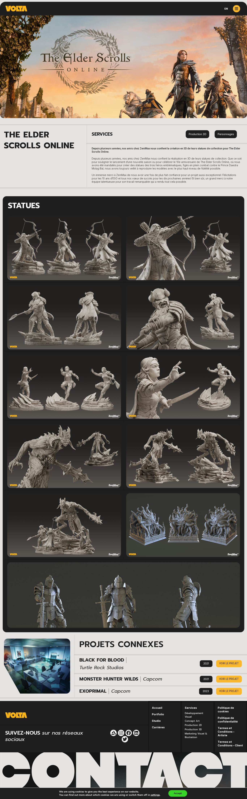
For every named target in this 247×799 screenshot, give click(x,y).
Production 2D (193, 725)
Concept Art (192, 721)
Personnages (226, 134)
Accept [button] (178, 793)
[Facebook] (128, 733)
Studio (156, 720)
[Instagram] (121, 733)
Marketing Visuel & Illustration (196, 735)
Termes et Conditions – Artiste (226, 731)
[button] (229, 663)
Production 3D (197, 134)
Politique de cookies (226, 709)
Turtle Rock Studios (101, 667)
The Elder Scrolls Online (39, 140)
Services (191, 707)
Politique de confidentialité (228, 719)
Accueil (157, 707)
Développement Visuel (194, 715)
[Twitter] (125, 739)
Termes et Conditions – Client (230, 743)
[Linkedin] (136, 733)
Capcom (152, 679)
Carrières (158, 727)
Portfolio (158, 714)
